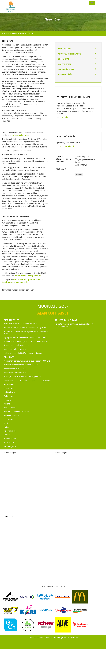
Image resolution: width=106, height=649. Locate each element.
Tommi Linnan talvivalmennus (16, 345)
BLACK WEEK (9, 357)
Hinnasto (7, 400)
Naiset (6, 427)
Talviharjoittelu (10, 438)
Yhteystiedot (9, 442)
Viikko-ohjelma (10, 446)
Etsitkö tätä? (65, 74)
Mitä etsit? (61, 169)
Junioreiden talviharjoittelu (15, 349)
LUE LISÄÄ (64, 117)
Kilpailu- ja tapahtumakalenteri (16, 411)
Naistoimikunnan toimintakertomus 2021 (21, 364)
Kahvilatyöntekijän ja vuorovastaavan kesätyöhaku (25, 327)
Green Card (29, 33)
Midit (6, 423)
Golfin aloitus (9, 392)
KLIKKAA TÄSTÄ (67, 146)
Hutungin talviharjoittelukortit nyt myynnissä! (22, 376)
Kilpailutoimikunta (11, 415)
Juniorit (7, 404)
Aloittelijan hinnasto (69, 54)
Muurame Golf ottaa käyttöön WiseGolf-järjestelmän (26, 341)
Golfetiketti (64, 64)
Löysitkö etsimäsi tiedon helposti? (63, 159)
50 (33, 380)
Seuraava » (46, 380)
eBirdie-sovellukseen (19, 135)
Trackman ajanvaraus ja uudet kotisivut (20, 323)
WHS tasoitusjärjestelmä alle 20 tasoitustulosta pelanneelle (22, 280)
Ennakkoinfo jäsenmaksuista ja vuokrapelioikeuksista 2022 (26, 332)
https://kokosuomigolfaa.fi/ (28, 275)
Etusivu (5, 33)
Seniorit (7, 434)
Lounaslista (8, 419)
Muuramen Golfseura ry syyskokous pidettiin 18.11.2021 (27, 361)
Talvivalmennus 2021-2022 (15, 368)
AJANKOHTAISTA (11, 320)
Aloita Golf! (64, 48)
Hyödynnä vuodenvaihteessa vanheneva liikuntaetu (25, 337)
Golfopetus (8, 396)
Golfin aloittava (16, 33)
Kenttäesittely (9, 407)
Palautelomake (10, 431)
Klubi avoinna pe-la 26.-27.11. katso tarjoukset (23, 353)
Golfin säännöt (66, 69)
